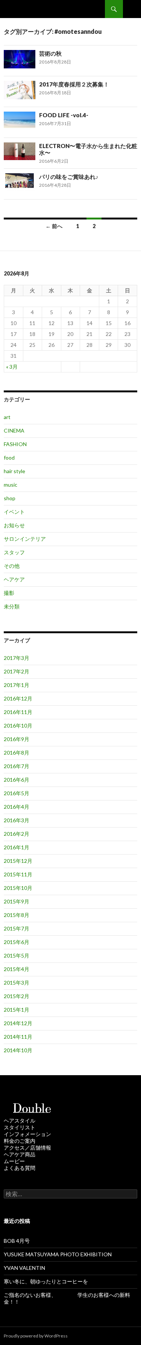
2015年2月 (16, 996)
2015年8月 (16, 915)
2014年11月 (18, 1036)
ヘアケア (14, 579)
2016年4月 (16, 806)
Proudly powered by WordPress (36, 1336)
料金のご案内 (19, 1141)
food (9, 457)
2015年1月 (16, 1009)
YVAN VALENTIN (24, 1268)
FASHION (15, 444)
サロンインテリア (25, 539)
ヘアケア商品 (19, 1154)
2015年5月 (16, 955)
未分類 (12, 606)
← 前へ (53, 226)
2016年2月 (16, 834)
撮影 (9, 593)
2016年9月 (16, 739)
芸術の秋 (50, 53)
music (10, 484)
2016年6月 (16, 779)
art (7, 417)
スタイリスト (19, 1127)
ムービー (14, 1161)
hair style (14, 471)
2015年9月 (16, 901)
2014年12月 (18, 1023)
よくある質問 (19, 1168)
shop (9, 498)
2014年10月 (18, 1050)
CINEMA (14, 430)
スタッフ (14, 552)
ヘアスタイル (19, 1120)
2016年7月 (16, 766)
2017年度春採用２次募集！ (74, 84)
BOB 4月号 (17, 1241)
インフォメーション (27, 1134)
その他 (12, 566)
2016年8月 (16, 752)
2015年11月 (18, 874)
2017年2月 (16, 671)
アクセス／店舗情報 (27, 1147)
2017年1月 (16, 685)
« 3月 (12, 366)
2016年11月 (18, 712)
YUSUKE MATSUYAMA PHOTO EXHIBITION (58, 1254)
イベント (14, 511)
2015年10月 (18, 888)
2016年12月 (18, 698)
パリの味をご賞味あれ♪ (69, 176)
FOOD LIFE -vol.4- (63, 115)
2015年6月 (16, 942)
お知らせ (14, 525)
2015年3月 (16, 982)
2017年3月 (16, 658)
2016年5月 (16, 793)
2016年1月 (16, 847)
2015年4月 (16, 969)
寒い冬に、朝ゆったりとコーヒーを (46, 1281)
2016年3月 (16, 820)
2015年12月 (18, 861)
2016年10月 (18, 725)
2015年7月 (16, 928)
